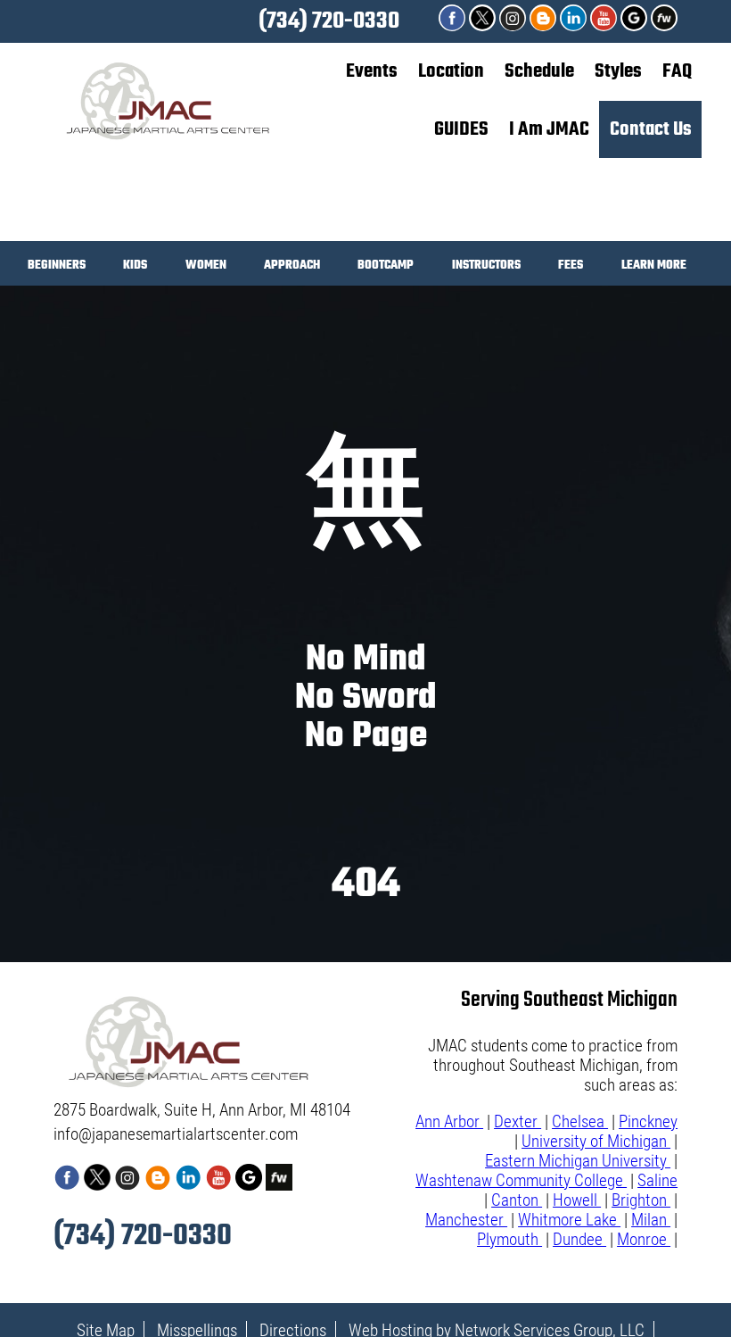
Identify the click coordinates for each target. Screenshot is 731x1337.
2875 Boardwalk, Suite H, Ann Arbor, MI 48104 (201, 1110)
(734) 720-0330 (329, 21)
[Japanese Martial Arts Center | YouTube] (605, 26)
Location (451, 71)
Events (372, 71)
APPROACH (292, 267)
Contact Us (651, 129)
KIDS (135, 267)
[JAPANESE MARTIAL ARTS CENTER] (545, 26)
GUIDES (461, 129)
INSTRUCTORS (486, 267)
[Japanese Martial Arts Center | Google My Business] (635, 26)
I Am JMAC (549, 129)
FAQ (677, 71)
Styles (618, 71)
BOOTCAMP (385, 267)
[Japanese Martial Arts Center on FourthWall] (664, 26)
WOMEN (205, 267)
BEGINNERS (57, 267)
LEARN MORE (653, 267)
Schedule (539, 71)
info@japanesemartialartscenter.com (175, 1134)
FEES (570, 267)
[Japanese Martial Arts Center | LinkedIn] (575, 26)
